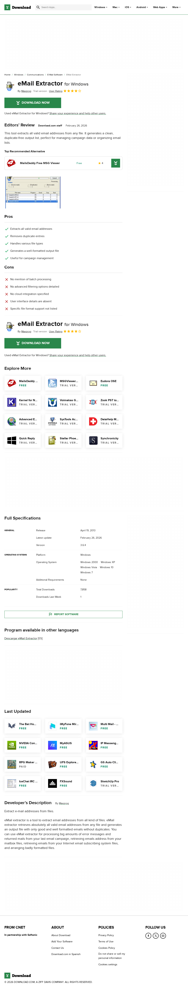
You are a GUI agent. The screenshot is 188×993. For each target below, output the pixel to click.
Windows (99, 7)
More (175, 7)
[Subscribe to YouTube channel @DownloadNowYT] (163, 936)
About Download (60, 935)
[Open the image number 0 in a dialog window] (32, 192)
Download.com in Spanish (66, 954)
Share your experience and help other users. (77, 113)
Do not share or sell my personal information (111, 956)
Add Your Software (62, 941)
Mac (115, 7)
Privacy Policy (106, 935)
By (24, 91)
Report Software (66, 614)
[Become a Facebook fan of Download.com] (148, 936)
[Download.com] (17, 7)
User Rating (55, 91)
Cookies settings (107, 964)
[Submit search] (38, 7)
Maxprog (64, 803)
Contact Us (57, 947)
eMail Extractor (53, 83)
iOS (127, 7)
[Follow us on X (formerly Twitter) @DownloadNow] (156, 936)
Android (141, 7)
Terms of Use (105, 941)
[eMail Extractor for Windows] (9, 86)
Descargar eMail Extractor (20, 638)
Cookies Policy (106, 947)
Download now (36, 103)
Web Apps (159, 7)
